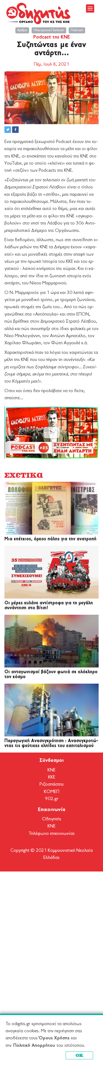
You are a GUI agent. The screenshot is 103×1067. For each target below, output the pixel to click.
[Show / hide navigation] (90, 8)
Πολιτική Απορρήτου (34, 1045)
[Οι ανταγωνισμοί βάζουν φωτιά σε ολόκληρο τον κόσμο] (51, 641)
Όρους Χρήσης (54, 1038)
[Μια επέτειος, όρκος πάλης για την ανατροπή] (51, 508)
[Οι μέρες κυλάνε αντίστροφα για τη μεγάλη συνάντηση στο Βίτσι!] (51, 572)
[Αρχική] (38, 13)
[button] (7, 129)
